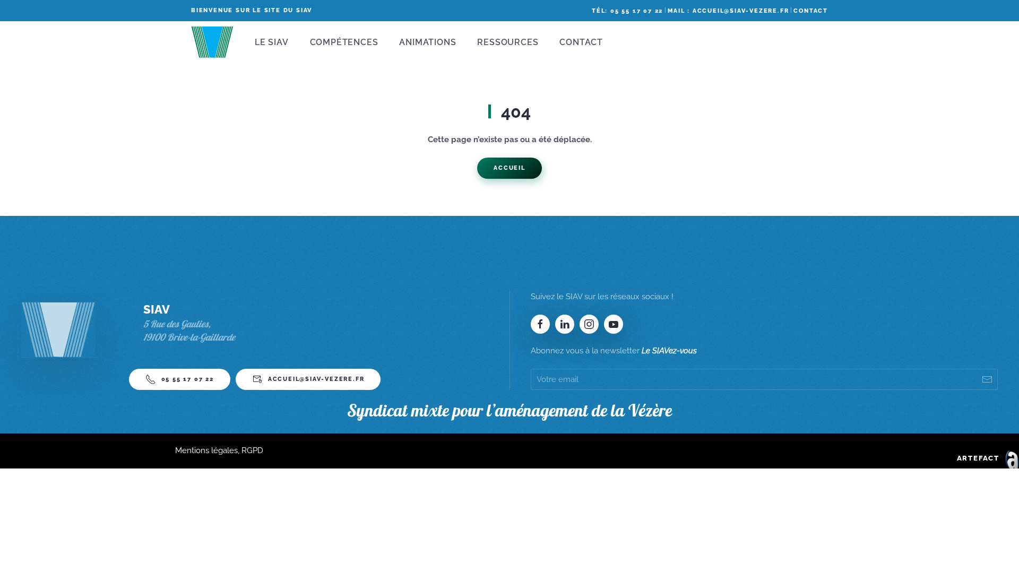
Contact (810, 10)
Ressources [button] (507, 42)
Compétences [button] (344, 42)
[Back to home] (212, 42)
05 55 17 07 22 (187, 379)
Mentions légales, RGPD (219, 450)
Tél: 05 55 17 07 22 (627, 10)
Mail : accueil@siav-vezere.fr (728, 10)
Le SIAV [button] (272, 42)
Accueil (509, 167)
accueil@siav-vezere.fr (316, 379)
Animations (427, 42)
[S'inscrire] (987, 379)
